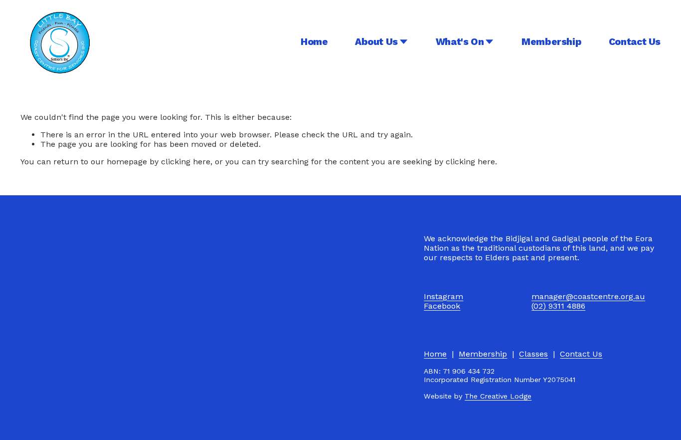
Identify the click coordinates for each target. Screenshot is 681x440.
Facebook (442, 306)
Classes (533, 354)
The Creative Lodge (498, 396)
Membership (551, 41)
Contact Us (635, 41)
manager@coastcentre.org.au (588, 296)
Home (314, 41)
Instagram (443, 296)
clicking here (185, 161)
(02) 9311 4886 (558, 306)
